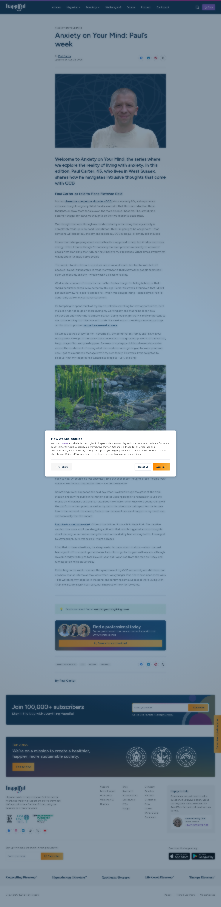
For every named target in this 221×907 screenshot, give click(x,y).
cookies (64, 443)
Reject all (143, 467)
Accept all (161, 467)
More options (61, 467)
